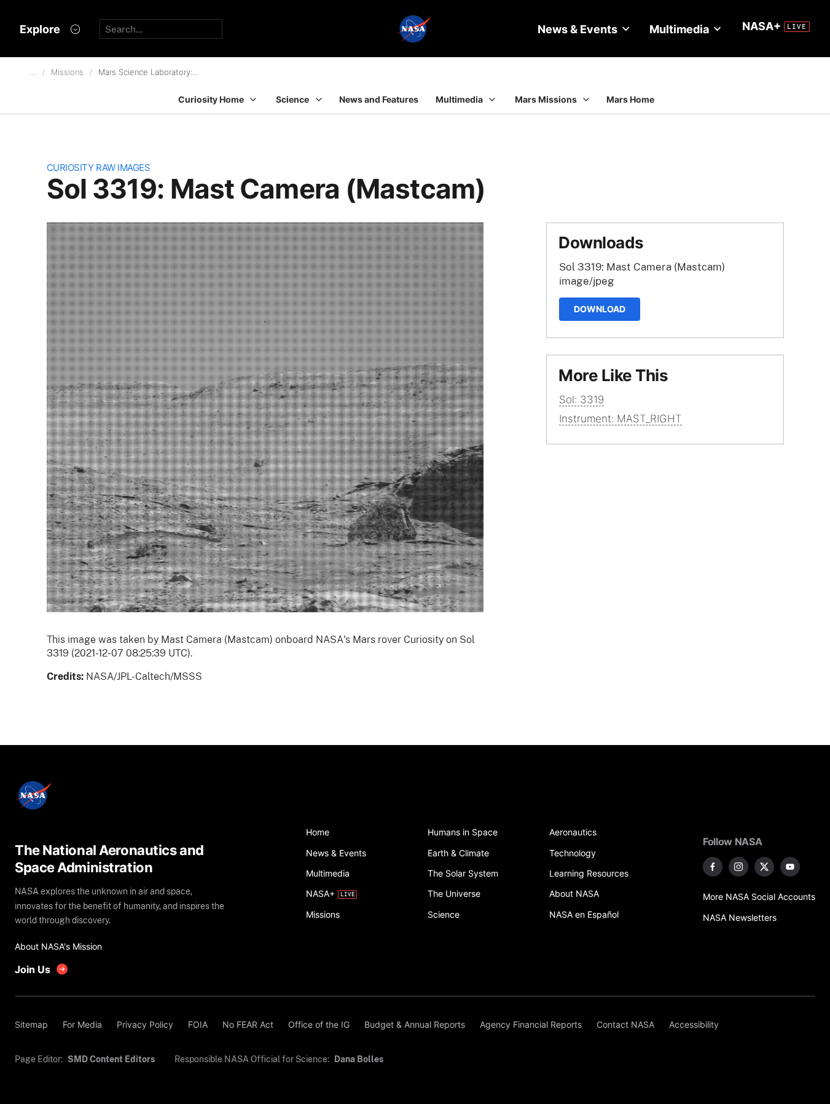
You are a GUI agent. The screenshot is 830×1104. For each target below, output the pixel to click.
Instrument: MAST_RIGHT (620, 418)
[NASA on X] (764, 867)
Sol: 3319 (581, 399)
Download (599, 309)
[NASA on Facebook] (712, 867)
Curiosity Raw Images (99, 167)
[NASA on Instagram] (738, 867)
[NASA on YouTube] (790, 867)
